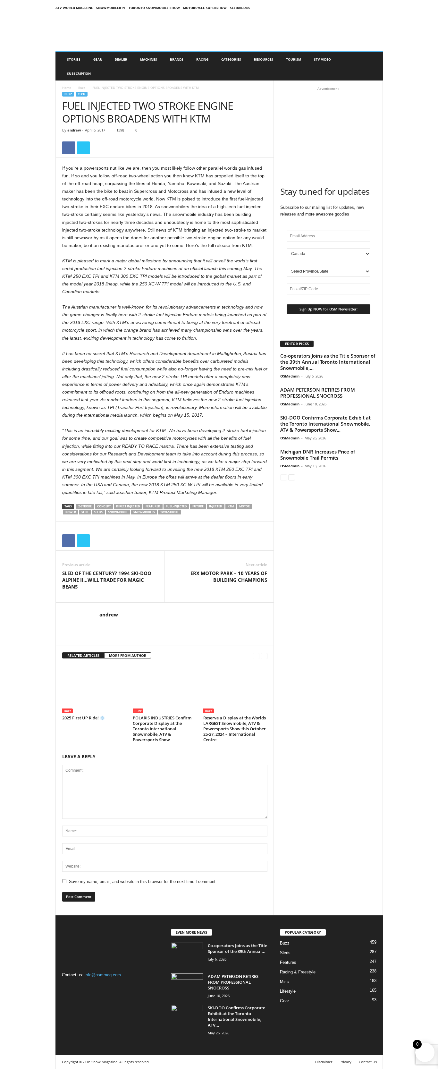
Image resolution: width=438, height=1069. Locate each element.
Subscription (79, 73)
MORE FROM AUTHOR (127, 655)
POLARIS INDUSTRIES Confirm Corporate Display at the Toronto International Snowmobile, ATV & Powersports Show (162, 728)
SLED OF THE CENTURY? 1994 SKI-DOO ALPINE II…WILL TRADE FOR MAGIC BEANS (106, 580)
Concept (104, 506)
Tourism (293, 59)
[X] (94, 987)
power (70, 512)
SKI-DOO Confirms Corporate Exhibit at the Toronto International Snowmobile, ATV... (236, 1016)
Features (288, 962)
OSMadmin (289, 376)
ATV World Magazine (74, 7)
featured (153, 506)
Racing (202, 59)
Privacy (345, 1061)
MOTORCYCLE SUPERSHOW (205, 7)
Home (66, 87)
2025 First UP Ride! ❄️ (83, 718)
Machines (148, 59)
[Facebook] (68, 147)
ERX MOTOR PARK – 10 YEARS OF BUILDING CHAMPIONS (228, 576)
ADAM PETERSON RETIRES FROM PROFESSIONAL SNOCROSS (317, 392)
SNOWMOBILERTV (110, 7)
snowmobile (118, 512)
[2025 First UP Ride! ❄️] (94, 689)
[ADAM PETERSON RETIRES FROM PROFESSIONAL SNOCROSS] (187, 985)
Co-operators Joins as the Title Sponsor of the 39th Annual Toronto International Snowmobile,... (327, 361)
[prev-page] (256, 655)
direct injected (128, 506)
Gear (97, 59)
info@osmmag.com (103, 974)
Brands (176, 59)
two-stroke (169, 512)
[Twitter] (83, 147)
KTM (231, 506)
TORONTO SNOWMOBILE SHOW (154, 7)
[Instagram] (81, 987)
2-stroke (85, 506)
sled (84, 512)
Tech (81, 94)
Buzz (81, 87)
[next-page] (264, 655)
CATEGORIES (231, 59)
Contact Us (368, 1061)
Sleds (98, 512)
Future (198, 506)
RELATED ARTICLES (83, 655)
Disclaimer (323, 1061)
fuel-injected (176, 506)
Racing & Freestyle (298, 972)
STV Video (322, 59)
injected (215, 506)
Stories (73, 59)
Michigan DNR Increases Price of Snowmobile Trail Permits (317, 454)
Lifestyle (288, 991)
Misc (284, 981)
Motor (244, 506)
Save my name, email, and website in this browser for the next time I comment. (143, 881)
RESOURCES (263, 59)
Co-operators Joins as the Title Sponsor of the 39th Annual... (237, 948)
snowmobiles (144, 512)
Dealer (121, 59)
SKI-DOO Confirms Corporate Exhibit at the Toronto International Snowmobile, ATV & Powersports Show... (325, 423)
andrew (74, 130)
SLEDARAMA (240, 7)
